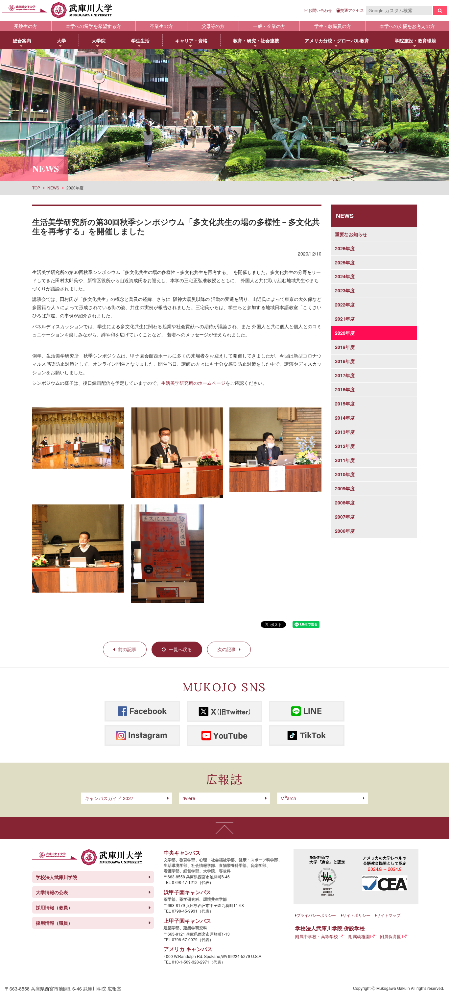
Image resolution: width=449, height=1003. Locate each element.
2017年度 (345, 375)
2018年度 (345, 361)
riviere (188, 798)
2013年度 (345, 431)
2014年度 (345, 417)
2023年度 (345, 290)
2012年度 (345, 446)
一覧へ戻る (180, 649)
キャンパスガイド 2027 (109, 798)
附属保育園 (390, 936)
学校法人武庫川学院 (56, 877)
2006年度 (345, 530)
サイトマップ (388, 915)
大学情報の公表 (52, 892)
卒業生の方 (161, 26)
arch (288, 798)
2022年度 (345, 304)
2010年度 (345, 474)
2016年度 (345, 389)
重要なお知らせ (351, 234)
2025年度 (345, 262)
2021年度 (345, 318)
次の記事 (226, 649)
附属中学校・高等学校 (316, 936)
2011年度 (345, 460)
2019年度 (345, 347)
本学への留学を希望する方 (93, 26)
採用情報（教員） (54, 907)
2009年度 (345, 488)
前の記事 (127, 649)
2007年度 (345, 516)
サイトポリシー (356, 915)
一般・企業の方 (269, 26)
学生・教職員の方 (332, 26)
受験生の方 (25, 26)
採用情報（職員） (54, 922)
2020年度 (345, 333)
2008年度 (345, 502)
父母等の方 (213, 26)
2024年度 (345, 276)
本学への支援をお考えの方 (407, 26)
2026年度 (345, 248)
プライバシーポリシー (316, 915)
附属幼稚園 (359, 936)
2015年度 (345, 403)
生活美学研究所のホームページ (193, 382)
